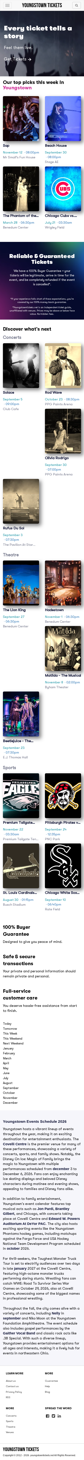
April (6, 1063)
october (13, 1248)
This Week (10, 1033)
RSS (8, 1397)
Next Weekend (13, 1043)
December (10, 1103)
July (6, 1078)
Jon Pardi (45, 1209)
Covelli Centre (15, 1144)
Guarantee (51, 1380)
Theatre (10, 1426)
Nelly (56, 1313)
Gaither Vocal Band (19, 1333)
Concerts (11, 1415)
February (9, 1053)
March (7, 1058)
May (6, 1068)
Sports (9, 1421)
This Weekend (12, 1038)
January (8, 1048)
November (10, 1098)
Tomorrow (10, 1029)
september (12, 1318)
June (6, 1073)
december (61, 1169)
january (20, 1268)
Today (7, 1023)
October (9, 1093)
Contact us (12, 1386)
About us (11, 1380)
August (8, 1083)
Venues (10, 1432)
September (11, 1088)
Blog (47, 1391)
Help (47, 1386)
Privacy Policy (14, 1391)
